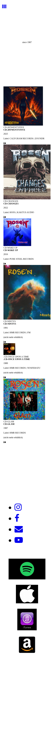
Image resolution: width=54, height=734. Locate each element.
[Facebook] (17, 518)
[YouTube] (19, 540)
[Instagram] (18, 507)
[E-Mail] (19, 529)
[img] (27, 26)
